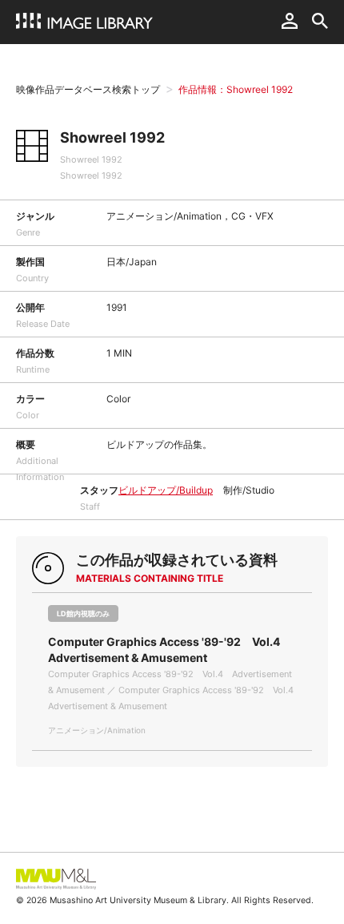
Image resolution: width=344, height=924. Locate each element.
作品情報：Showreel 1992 (235, 89)
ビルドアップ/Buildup (165, 490)
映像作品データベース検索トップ (88, 89)
